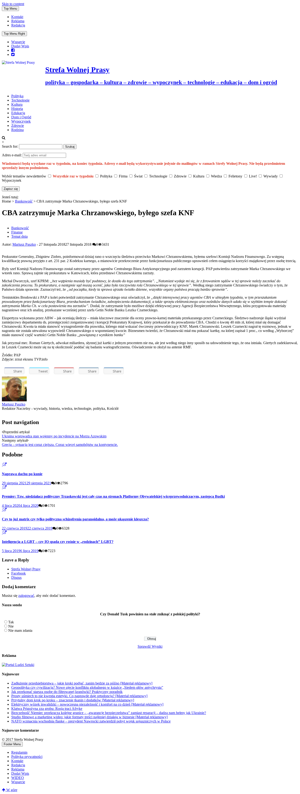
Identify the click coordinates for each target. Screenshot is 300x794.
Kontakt (17, 17)
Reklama (17, 21)
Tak (11, 622)
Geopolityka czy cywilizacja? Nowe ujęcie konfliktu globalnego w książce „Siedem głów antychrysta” (87, 687)
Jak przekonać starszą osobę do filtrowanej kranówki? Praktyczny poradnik (67, 692)
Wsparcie (18, 42)
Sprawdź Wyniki (150, 646)
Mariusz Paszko (24, 244)
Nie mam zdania (20, 630)
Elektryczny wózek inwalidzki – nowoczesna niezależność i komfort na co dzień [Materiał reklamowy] (87, 704)
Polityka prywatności (26, 757)
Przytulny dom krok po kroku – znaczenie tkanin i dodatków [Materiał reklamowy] (72, 700)
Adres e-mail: (12, 155)
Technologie (20, 100)
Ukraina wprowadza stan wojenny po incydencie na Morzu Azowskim (54, 436)
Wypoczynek (21, 121)
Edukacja (18, 113)
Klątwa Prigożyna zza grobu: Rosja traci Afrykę (46, 709)
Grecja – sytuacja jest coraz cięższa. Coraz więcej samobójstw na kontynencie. (60, 445)
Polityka (17, 96)
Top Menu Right (14, 33)
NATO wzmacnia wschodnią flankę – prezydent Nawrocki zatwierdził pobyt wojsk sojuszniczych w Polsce (91, 721)
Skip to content (13, 4)
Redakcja (18, 25)
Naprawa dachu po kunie (22, 474)
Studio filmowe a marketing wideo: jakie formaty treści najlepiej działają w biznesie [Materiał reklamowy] (89, 717)
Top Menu (10, 8)
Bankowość (24, 201)
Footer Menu (12, 744)
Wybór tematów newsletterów (24, 176)
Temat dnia (19, 236)
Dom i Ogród (21, 117)
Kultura (16, 104)
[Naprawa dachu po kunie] (2, 465)
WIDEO (17, 778)
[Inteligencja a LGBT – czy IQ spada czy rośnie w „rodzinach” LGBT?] (2, 532)
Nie (11, 626)
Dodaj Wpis (20, 46)
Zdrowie (17, 126)
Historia (17, 109)
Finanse (17, 232)
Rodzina (17, 130)
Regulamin (19, 752)
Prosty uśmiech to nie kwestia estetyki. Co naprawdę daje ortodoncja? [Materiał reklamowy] (79, 696)
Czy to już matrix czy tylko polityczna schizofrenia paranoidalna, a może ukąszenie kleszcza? (75, 519)
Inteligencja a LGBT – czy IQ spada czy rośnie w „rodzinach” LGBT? (57, 542)
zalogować (26, 596)
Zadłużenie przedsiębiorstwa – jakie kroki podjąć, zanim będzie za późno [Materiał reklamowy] (81, 683)
